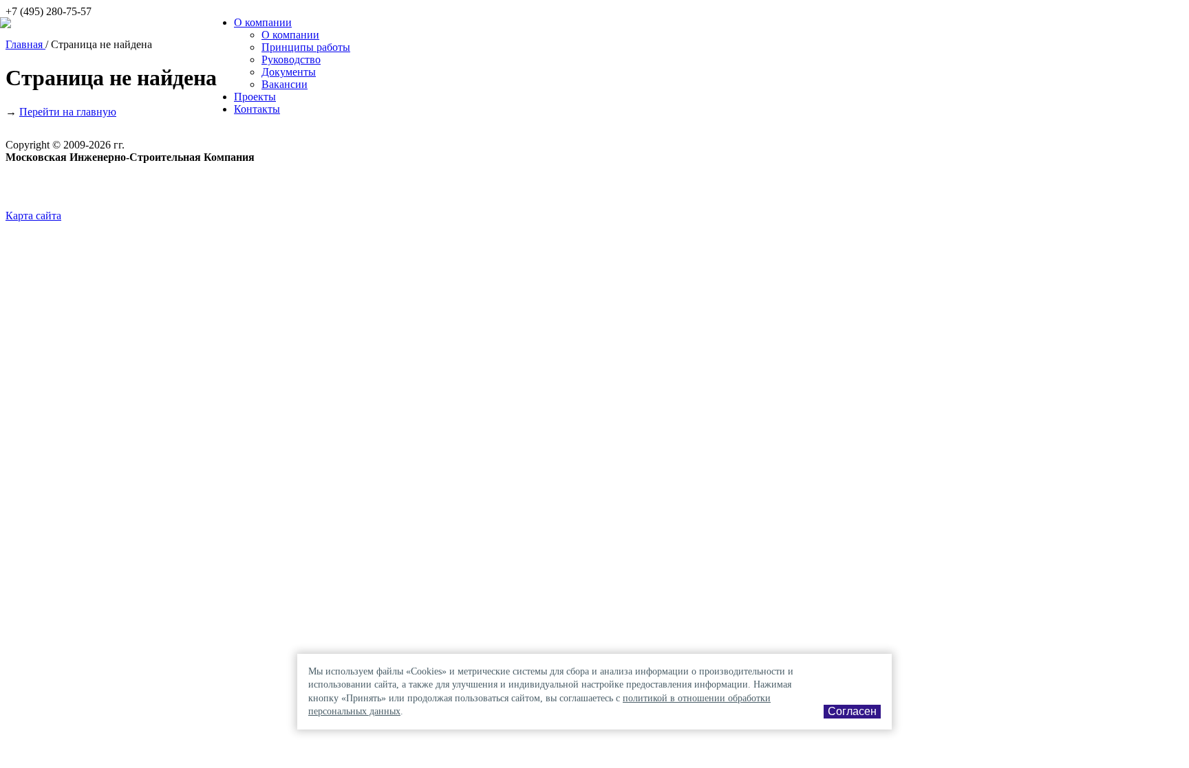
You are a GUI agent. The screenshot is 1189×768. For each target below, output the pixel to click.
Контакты (257, 109)
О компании (263, 22)
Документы (288, 72)
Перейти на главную (67, 112)
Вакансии (284, 84)
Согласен (852, 711)
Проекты (255, 96)
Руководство (291, 59)
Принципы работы (305, 47)
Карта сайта (33, 215)
